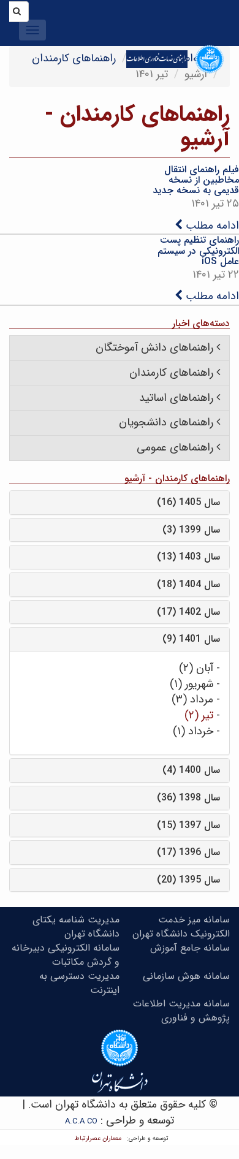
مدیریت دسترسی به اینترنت (79, 983)
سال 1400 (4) (191, 770)
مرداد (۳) (192, 699)
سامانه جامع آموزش (190, 948)
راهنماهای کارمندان (74, 58)
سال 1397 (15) (188, 825)
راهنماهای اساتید (176, 397)
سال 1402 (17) (188, 612)
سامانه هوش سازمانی (186, 976)
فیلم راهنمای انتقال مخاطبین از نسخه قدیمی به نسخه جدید (196, 180)
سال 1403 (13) (188, 556)
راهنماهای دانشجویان (166, 422)
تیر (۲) (198, 715)
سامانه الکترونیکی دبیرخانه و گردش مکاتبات (66, 955)
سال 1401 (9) (191, 639)
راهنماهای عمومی (175, 447)
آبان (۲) (196, 668)
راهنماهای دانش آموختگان (154, 347)
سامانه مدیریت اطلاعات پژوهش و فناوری (181, 1010)
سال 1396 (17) (188, 852)
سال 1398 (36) (188, 797)
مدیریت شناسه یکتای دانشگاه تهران (76, 926)
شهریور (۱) (191, 684)
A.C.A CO (81, 1121)
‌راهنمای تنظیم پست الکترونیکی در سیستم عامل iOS (198, 250)
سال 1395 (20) (188, 879)
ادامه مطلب (211, 225)
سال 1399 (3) (191, 530)
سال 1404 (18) (188, 584)
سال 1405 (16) (188, 502)
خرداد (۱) (193, 731)
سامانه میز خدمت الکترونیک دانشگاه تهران (181, 926)
